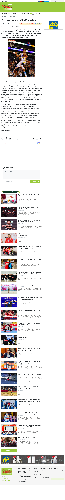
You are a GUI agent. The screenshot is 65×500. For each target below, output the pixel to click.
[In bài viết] (17, 138)
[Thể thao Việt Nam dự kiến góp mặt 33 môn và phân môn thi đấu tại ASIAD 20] (9, 251)
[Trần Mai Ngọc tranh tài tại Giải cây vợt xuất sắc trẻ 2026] (9, 315)
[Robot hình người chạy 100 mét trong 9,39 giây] (9, 378)
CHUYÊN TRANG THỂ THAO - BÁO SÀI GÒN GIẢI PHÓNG (6, 7)
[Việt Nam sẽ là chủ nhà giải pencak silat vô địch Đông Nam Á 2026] (9, 340)
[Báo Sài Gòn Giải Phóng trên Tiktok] (43, 1)
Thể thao (3, 16)
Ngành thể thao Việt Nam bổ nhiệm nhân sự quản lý (29, 195)
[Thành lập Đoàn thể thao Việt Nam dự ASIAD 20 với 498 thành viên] (9, 238)
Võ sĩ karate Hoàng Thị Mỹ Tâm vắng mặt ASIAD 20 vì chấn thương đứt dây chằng (30, 298)
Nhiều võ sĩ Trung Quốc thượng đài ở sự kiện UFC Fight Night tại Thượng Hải (29, 220)
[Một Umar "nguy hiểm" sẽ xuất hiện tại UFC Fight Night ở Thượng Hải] (9, 212)
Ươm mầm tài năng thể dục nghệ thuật (27, 285)
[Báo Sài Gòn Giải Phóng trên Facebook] (39, 1)
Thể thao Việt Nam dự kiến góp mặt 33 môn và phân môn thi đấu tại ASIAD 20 (29, 247)
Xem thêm (8, 450)
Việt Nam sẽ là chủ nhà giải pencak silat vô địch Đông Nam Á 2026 (30, 336)
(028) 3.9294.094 (5, 478)
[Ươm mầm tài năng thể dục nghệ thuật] (9, 289)
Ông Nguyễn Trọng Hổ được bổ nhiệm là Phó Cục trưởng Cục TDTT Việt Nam (30, 349)
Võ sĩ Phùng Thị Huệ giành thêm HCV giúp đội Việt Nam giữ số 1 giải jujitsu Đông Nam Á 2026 (29, 413)
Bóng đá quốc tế (16, 13)
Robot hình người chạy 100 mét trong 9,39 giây (29, 374)
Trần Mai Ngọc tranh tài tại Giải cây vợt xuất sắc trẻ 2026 (30, 311)
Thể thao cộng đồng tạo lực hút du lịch (27, 438)
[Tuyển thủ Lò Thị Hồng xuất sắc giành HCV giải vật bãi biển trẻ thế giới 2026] (9, 264)
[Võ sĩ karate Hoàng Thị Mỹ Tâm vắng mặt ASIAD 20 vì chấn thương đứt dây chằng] (9, 302)
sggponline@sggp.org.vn (7, 480)
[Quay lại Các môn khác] (2, 138)
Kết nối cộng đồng (40, 13)
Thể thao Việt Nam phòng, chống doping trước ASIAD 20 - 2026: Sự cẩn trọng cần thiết (29, 425)
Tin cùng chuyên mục (10, 192)
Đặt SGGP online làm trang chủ (57, 479)
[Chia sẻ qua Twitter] (40, 138)
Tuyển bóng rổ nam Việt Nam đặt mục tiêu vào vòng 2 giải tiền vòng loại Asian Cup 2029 (29, 273)
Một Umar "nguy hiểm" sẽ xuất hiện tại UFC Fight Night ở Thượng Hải (28, 208)
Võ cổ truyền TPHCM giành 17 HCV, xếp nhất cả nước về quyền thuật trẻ (29, 324)
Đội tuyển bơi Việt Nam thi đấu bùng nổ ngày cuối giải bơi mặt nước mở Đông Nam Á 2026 (29, 400)
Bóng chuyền (26, 13)
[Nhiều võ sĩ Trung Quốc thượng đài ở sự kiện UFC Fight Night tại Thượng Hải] (9, 224)
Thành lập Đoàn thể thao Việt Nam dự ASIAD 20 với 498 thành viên (30, 234)
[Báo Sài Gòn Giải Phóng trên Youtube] (41, 1)
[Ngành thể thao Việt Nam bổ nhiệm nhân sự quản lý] (9, 199)
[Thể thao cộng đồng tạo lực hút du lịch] (9, 442)
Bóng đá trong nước (8, 13)
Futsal (22, 13)
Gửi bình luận (36, 181)
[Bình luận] (6, 138)
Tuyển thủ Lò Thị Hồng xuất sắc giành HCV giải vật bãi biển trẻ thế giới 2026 (29, 260)
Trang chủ (2, 13)
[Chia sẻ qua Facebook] (37, 138)
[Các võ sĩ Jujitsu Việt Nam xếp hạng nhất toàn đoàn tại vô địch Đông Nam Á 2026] (9, 366)
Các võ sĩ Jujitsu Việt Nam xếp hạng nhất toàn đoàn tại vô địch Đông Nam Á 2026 (29, 362)
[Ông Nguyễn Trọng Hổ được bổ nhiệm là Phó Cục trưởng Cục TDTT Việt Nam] (9, 353)
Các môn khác (32, 13)
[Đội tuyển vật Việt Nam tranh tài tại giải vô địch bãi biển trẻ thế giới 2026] (9, 391)
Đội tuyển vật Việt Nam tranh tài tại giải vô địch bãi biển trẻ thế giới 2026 (30, 387)
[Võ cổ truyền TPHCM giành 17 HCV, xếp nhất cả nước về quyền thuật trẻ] (9, 327)
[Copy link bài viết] (13, 138)
